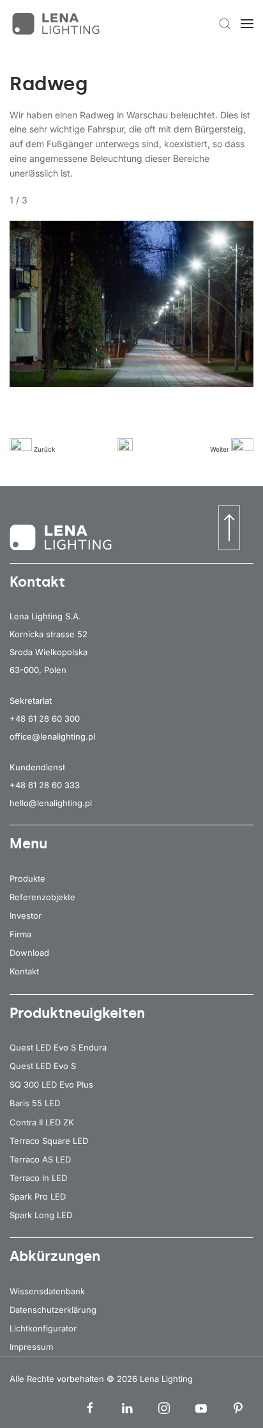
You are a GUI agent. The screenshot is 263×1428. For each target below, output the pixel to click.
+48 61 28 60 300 (45, 718)
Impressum (31, 1347)
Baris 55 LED (35, 1103)
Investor (25, 915)
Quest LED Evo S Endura (58, 1047)
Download (29, 953)
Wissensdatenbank (47, 1291)
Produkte (27, 878)
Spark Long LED (41, 1215)
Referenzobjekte (42, 897)
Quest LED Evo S (43, 1066)
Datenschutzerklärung (53, 1310)
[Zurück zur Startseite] (57, 23)
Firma (20, 934)
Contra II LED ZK (42, 1122)
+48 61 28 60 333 (45, 785)
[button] (224, 23)
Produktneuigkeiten (77, 1013)
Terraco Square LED (49, 1141)
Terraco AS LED (40, 1159)
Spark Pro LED (38, 1196)
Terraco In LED (38, 1178)
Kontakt (24, 971)
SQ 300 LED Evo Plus (51, 1084)
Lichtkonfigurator (43, 1328)
